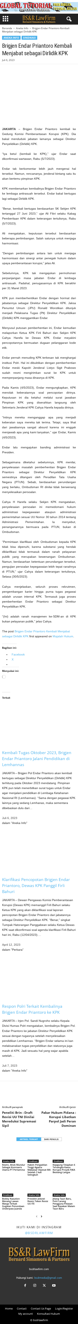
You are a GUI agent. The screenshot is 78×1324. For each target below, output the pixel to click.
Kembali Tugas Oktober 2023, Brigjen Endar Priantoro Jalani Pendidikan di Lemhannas (36, 758)
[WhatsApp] (35, 70)
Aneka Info (22, 28)
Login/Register (64, 1308)
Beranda (7, 28)
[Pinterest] (25, 70)
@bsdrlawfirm (39, 1233)
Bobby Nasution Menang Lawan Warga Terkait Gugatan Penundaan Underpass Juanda (13, 1203)
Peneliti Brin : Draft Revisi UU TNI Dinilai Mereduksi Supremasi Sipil (19, 1119)
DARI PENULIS (51, 1139)
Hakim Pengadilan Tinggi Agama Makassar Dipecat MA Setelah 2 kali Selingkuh (39, 1169)
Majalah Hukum (63, 636)
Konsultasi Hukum (48, 1314)
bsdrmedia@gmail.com (48, 1277)
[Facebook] (6, 70)
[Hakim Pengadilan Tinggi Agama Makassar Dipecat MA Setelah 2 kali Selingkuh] (39, 1154)
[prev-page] (37, 1216)
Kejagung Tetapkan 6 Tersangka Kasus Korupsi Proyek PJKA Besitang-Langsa (64, 1168)
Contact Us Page (41, 1308)
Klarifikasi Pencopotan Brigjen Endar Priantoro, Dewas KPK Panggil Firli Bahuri (36, 885)
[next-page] (41, 1216)
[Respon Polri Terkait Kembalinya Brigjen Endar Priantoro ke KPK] (39, 977)
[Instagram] (35, 1285)
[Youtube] (53, 1285)
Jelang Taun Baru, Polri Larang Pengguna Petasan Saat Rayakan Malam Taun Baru (64, 1203)
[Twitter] (16, 70)
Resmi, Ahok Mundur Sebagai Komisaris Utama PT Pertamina (13, 1167)
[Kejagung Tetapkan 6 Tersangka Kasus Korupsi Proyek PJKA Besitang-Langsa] (64, 1154)
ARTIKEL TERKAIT (29, 1139)
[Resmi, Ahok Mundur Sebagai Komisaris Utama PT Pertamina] (13, 1154)
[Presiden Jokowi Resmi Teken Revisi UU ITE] (39, 1188)
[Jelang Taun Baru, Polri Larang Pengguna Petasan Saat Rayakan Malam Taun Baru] (64, 1188)
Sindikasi (29, 37)
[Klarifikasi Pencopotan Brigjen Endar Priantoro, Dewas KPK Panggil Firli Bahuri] (39, 851)
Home (9, 1308)
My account (25, 1314)
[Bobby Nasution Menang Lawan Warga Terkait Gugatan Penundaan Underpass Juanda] (13, 1188)
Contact (22, 1308)
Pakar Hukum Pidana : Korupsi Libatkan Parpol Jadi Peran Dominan (58, 1119)
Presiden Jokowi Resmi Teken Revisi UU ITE (37, 1201)
